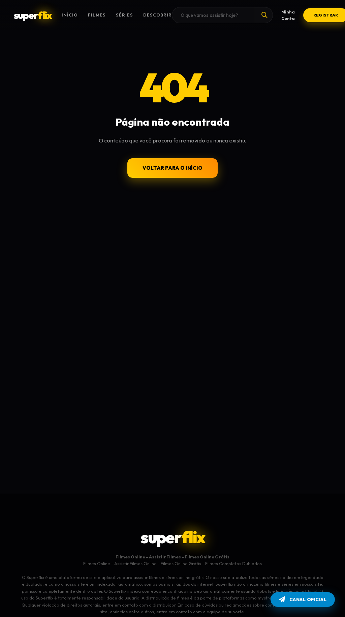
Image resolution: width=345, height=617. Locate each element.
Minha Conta (288, 15)
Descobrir (157, 15)
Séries (124, 15)
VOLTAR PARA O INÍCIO (172, 168)
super (33, 15)
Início (70, 15)
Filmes (97, 15)
